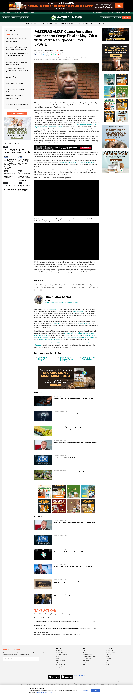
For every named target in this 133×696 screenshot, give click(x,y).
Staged (69, 59)
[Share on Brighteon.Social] (36, 54)
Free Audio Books (87, 359)
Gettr (107, 660)
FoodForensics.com (88, 357)
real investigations (57, 59)
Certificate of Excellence (84, 323)
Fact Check (56, 58)
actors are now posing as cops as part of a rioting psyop (77, 162)
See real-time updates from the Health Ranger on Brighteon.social (61, 302)
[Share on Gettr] (59, 54)
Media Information (60, 660)
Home (3, 12)
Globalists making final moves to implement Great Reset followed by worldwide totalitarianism (76, 552)
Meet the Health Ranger (62, 652)
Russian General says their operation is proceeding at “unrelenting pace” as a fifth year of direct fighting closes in (17, 47)
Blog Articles (85, 662)
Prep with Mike (17, 12)
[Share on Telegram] (48, 54)
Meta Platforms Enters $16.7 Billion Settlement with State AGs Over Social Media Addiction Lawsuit (17, 62)
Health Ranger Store (87, 654)
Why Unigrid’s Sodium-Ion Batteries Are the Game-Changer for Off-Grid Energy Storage (17, 70)
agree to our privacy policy (45, 692)
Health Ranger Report (10, 143)
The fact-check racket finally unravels (64, 457)
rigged (65, 59)
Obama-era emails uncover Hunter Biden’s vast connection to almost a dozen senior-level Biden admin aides (75, 596)
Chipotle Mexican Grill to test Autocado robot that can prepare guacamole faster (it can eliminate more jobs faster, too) (74, 428)
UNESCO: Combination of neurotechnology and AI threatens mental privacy (75, 413)
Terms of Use (59, 669)
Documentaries (87, 361)
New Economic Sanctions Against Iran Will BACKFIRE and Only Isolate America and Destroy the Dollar (24, 188)
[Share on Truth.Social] (55, 54)
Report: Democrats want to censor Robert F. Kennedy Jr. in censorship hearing (75, 442)
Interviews (25, 12)
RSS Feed (84, 665)
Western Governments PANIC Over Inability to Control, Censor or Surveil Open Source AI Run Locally (24, 162)
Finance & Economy (67, 23)
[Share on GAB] (51, 54)
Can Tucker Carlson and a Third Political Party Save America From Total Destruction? (10, 175)
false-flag (65, 58)
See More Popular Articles (17, 113)
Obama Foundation (90, 58)
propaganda (48, 59)
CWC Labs (57, 323)
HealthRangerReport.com (67, 359)
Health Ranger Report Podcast (89, 656)
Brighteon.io (109, 650)
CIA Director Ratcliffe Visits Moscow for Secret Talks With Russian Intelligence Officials (16, 40)
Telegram (108, 654)
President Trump (39, 59)
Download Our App (108, 12)
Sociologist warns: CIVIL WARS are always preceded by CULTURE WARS (73, 398)
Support (58, 656)
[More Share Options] (63, 54)
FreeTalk (108, 662)
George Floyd (72, 58)
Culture (41, 23)
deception (49, 58)
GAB (107, 667)
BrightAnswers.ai (97, 12)
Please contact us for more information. (44, 636)
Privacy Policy (59, 667)
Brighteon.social (43, 361)
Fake (61, 58)
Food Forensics (78, 311)
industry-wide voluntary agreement (49, 339)
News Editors (64, 440)
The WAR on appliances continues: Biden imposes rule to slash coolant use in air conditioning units (76, 581)
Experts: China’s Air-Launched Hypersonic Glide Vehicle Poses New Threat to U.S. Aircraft (16, 97)
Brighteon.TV (42, 359)
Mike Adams (48, 50)
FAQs (123, 12)
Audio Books (33, 12)
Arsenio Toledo (64, 396)
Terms (45, 682)
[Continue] (37, 659)
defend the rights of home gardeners (61, 343)
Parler (107, 656)
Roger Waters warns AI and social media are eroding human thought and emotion (17, 55)
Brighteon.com (42, 357)
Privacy (41, 682)
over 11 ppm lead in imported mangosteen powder (78, 337)
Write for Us (59, 658)
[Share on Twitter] (44, 54)
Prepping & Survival (82, 23)
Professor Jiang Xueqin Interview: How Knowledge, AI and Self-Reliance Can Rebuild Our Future (10, 188)
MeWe (108, 665)
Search (129, 12)
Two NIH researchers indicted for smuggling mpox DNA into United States (15, 89)
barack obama (42, 58)
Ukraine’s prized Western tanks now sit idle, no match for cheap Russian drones (17, 103)
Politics (33, 23)
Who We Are (59, 650)
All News (84, 652)
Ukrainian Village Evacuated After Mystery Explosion (15, 76)
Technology (102, 23)
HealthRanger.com (65, 357)
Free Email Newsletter (61, 654)
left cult (82, 58)
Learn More (85, 690)
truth (73, 59)
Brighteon (9, 12)
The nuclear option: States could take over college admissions (71, 472)
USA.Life (108, 669)
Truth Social (109, 658)
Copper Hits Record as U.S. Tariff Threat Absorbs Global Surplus (15, 82)
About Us (117, 12)
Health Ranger (43, 28)
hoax (78, 58)
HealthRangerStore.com (67, 361)
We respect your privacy (9, 662)
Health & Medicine (53, 23)
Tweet (77, 59)
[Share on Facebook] (40, 54)
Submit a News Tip (60, 665)
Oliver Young (64, 411)
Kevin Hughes (64, 426)
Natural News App (86, 658)
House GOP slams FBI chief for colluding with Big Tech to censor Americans (74, 566)
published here (55, 684)
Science (93, 23)
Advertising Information (62, 662)
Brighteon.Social (110, 652)
